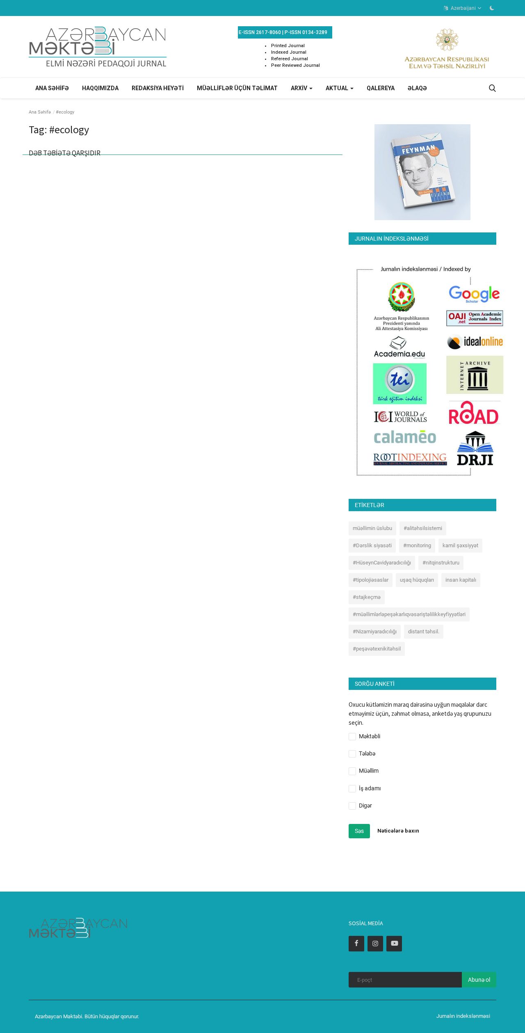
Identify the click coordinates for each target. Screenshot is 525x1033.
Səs (359, 831)
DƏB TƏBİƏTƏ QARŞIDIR (64, 152)
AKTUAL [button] (337, 88)
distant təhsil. (423, 631)
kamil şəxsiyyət (460, 545)
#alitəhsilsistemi (423, 528)
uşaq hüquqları (417, 580)
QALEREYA (381, 88)
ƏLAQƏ (417, 88)
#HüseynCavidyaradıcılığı (382, 563)
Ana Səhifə (40, 112)
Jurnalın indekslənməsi (463, 1016)
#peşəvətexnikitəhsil (377, 649)
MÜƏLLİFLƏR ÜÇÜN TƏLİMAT (237, 88)
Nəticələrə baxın (398, 831)
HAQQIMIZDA (100, 88)
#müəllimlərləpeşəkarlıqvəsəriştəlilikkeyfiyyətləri (409, 614)
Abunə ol (479, 979)
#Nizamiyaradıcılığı (375, 631)
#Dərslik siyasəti (372, 545)
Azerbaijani (462, 8)
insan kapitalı (460, 580)
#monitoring (417, 545)
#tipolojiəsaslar (370, 580)
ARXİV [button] (299, 88)
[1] (491, 8)
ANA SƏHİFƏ (52, 88)
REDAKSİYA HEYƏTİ (158, 88)
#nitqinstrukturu (440, 563)
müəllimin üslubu (372, 528)
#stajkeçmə (367, 597)
